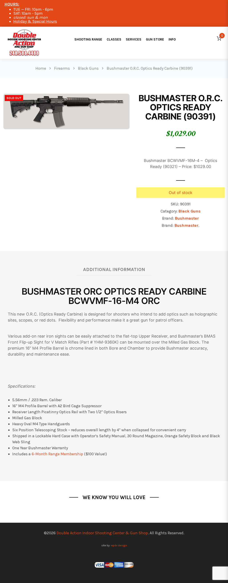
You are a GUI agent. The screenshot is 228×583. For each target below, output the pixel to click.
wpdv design (119, 545)
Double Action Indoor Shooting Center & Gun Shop (102, 532)
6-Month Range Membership (57, 453)
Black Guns (189, 211)
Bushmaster (187, 218)
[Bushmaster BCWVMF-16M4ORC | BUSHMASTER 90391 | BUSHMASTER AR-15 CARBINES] (66, 111)
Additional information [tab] (114, 269)
